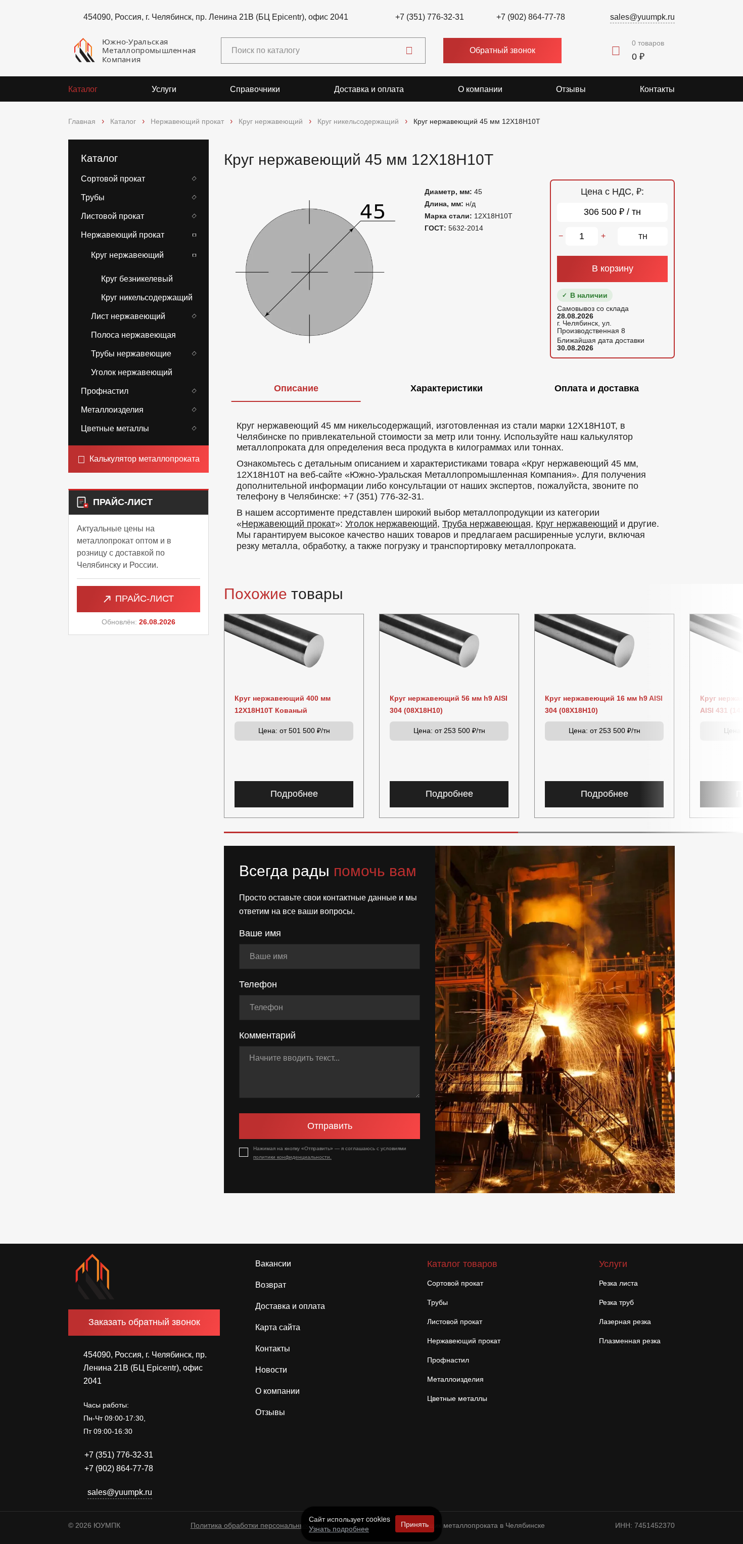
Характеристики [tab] (446, 388)
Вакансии (273, 1263)
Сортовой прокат (113, 178)
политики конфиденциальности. (292, 1157)
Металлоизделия (112, 409)
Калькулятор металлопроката (144, 459)
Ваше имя (260, 933)
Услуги (164, 89)
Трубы (93, 197)
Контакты (657, 89)
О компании (480, 89)
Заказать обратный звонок (144, 1322)
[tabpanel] (449, 481)
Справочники (255, 89)
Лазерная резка (625, 1322)
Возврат (270, 1285)
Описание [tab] (296, 388)
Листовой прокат (112, 216)
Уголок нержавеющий (131, 372)
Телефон (258, 984)
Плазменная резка (630, 1341)
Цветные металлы (115, 428)
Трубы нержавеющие (131, 353)
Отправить (329, 1126)
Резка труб (616, 1302)
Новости (271, 1370)
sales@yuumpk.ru (642, 17)
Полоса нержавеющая (133, 335)
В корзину (612, 268)
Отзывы (571, 89)
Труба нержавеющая (486, 524)
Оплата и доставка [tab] (596, 388)
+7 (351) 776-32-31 (429, 17)
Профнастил (104, 391)
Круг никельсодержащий (147, 297)
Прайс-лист (144, 599)
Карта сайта (277, 1327)
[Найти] (409, 50)
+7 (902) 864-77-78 (530, 17)
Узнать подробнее (339, 1528)
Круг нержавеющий (127, 255)
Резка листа (618, 1283)
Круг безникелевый (137, 279)
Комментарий (267, 1035)
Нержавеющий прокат (122, 235)
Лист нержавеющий (128, 316)
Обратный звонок (502, 50)
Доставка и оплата (369, 89)
